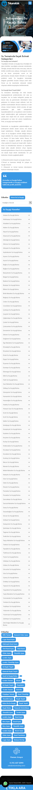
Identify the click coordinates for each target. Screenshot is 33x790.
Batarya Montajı (19, 740)
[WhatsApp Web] (5, 783)
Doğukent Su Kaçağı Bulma (11, 339)
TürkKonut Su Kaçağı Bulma (12, 553)
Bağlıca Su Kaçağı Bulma (11, 264)
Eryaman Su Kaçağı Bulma (11, 363)
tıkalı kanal (21, 649)
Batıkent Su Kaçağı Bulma (11, 281)
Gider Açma (6, 735)
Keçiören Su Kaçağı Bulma (11, 437)
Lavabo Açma (7, 731)
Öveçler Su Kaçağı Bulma (11, 487)
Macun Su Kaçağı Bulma (11, 462)
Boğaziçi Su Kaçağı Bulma (11, 297)
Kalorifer (19, 690)
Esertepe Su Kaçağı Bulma (11, 367)
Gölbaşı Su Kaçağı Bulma (11, 388)
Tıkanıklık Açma (8, 712)
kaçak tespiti (20, 699)
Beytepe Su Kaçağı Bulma (11, 285)
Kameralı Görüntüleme (21, 708)
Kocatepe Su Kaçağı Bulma (11, 450)
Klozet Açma (19, 731)
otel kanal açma (8, 649)
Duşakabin (20, 685)
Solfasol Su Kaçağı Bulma (11, 520)
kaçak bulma (7, 708)
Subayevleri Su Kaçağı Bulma (12, 524)
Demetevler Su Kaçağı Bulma (12, 330)
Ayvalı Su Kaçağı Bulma (10, 260)
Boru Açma (6, 726)
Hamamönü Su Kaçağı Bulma (12, 396)
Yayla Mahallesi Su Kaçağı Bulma (13, 594)
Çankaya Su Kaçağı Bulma (11, 310)
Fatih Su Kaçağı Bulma (10, 380)
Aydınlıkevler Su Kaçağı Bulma (12, 252)
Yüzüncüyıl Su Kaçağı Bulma (12, 614)
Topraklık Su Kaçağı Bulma (11, 549)
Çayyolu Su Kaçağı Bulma (11, 314)
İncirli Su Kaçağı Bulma (10, 417)
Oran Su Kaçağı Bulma (10, 479)
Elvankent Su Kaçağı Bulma (12, 351)
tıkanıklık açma (19, 653)
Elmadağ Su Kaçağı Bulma (11, 347)
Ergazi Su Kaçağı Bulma (10, 359)
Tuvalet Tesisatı (8, 690)
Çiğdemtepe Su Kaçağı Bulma (12, 318)
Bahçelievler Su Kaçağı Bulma (12, 273)
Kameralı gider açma (21, 635)
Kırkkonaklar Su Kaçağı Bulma (12, 446)
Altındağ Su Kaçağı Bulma (11, 240)
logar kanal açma (9, 640)
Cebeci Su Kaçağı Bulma (11, 301)
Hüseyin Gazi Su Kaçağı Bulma (13, 408)
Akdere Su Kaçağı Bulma (11, 227)
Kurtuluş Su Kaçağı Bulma (11, 458)
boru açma (6, 722)
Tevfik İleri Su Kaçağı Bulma (12, 536)
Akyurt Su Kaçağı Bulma (10, 231)
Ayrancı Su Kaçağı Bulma (11, 256)
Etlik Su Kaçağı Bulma (10, 376)
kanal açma (19, 717)
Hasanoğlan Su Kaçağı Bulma (12, 400)
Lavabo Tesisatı (8, 681)
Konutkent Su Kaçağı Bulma (12, 454)
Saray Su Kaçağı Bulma (10, 507)
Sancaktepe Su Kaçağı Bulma (12, 499)
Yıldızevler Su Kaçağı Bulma (12, 610)
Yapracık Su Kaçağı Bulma (11, 586)
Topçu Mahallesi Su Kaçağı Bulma (14, 540)
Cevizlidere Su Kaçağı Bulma (12, 306)
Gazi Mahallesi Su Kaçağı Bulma (13, 384)
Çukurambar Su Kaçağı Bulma (12, 326)
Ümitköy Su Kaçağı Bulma (11, 581)
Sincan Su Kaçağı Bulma (11, 516)
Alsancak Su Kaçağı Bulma (11, 236)
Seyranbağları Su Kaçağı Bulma (13, 511)
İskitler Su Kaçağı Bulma (10, 421)
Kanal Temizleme (19, 735)
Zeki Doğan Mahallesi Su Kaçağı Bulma (13, 624)
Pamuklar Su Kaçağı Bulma (11, 491)
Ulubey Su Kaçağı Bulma (11, 565)
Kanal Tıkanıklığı (23, 694)
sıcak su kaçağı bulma (10, 676)
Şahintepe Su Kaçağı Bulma (12, 528)
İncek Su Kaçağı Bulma (10, 413)
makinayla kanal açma (10, 644)
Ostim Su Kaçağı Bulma (10, 483)
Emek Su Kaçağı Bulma (10, 355)
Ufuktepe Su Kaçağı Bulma (11, 561)
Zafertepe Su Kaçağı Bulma (11, 619)
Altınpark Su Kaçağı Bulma (11, 248)
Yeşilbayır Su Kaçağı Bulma (12, 606)
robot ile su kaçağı (17, 197)
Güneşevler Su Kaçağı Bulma (12, 392)
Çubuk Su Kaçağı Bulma (10, 322)
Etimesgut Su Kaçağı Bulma (12, 371)
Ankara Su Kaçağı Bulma (11, 215)
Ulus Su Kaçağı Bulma (10, 573)
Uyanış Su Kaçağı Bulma (11, 577)
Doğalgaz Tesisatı (8, 694)
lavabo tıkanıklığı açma (10, 662)
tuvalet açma (20, 712)
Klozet (18, 681)
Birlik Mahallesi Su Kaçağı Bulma (13, 293)
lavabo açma (7, 658)
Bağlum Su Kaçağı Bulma (11, 269)
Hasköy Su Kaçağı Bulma (11, 404)
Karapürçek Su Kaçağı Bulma (12, 429)
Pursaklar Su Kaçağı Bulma (11, 495)
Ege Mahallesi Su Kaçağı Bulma (13, 343)
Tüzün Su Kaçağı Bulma (10, 557)
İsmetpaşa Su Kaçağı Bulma (12, 425)
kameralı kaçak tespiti (10, 671)
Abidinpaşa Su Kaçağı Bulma (12, 219)
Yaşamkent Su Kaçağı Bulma (12, 590)
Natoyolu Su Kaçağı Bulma (11, 474)
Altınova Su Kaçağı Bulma (11, 244)
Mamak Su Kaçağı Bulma (11, 466)
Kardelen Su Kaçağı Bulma (11, 433)
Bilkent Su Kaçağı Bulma (11, 289)
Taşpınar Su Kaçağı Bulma (11, 532)
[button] (30, 3)
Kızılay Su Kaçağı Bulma (11, 441)
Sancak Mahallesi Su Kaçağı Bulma (14, 503)
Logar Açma (6, 740)
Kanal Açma (17, 722)
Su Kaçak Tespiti (8, 667)
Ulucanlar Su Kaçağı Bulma (11, 569)
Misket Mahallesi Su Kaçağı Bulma (14, 470)
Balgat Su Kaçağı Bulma (10, 277)
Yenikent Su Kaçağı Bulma (11, 602)
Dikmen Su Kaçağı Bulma (11, 334)
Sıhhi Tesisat (7, 635)
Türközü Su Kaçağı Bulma (11, 544)
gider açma (6, 653)
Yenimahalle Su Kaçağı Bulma (12, 598)
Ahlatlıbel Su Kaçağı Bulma (11, 223)
